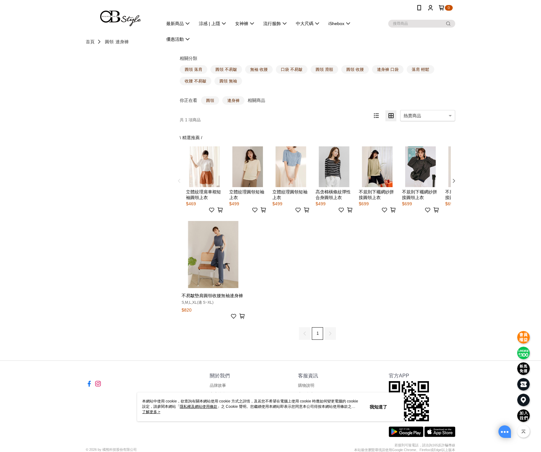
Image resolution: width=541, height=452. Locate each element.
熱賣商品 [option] (412, 115)
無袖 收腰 (259, 69)
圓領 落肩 (193, 69)
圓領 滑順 (324, 69)
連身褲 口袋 (388, 69)
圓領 (109, 41)
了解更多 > (151, 412)
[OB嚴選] (120, 16)
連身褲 (122, 41)
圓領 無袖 (228, 81)
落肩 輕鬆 (420, 69)
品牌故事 (218, 385)
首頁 (90, 41)
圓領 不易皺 (226, 69)
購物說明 (306, 385)
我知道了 (378, 406)
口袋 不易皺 (291, 69)
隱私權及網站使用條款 (198, 406)
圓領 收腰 (355, 69)
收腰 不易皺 (195, 81)
